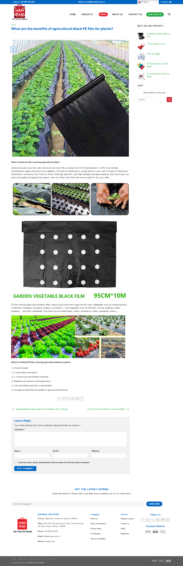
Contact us (135, 14)
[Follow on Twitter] (163, 2)
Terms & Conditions (98, 524)
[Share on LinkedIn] (77, 399)
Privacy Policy (96, 529)
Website (95, 451)
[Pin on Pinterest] (73, 399)
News (103, 14)
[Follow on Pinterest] (158, 520)
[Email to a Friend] (68, 399)
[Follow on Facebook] (161, 2)
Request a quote (127, 519)
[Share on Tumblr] (82, 399)
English (144, 2)
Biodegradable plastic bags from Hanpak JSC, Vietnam (41, 409)
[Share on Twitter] (64, 399)
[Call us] (168, 2)
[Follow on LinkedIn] (170, 2)
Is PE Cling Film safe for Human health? (106, 409)
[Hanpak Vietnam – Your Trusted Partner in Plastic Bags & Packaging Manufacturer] (23, 12)
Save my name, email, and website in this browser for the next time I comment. (54, 462)
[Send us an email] (166, 2)
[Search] (169, 14)
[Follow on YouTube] (168, 520)
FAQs (123, 529)
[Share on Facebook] (59, 399)
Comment (19, 429)
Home (73, 14)
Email (56, 451)
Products (87, 14)
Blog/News (125, 534)
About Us (117, 14)
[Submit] (169, 99)
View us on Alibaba (98, 539)
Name (17, 451)
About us (94, 519)
